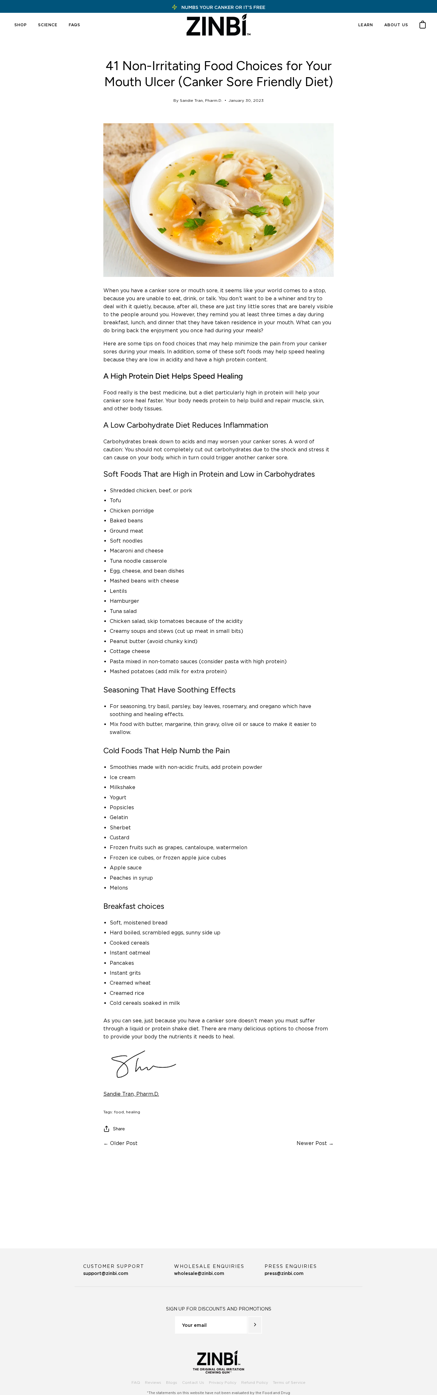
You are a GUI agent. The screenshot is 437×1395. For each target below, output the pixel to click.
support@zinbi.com (113, 1270)
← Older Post (120, 1143)
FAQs (74, 25)
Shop (20, 25)
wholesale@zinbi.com (209, 1270)
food (119, 1112)
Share (119, 1129)
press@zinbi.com (291, 1270)
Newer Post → (315, 1143)
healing (133, 1112)
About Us (396, 25)
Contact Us (193, 1382)
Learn (365, 25)
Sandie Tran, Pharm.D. (131, 1094)
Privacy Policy (222, 1382)
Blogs (171, 1382)
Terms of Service (289, 1382)
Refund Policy (254, 1382)
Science (48, 25)
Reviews (153, 1382)
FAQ (135, 1382)
